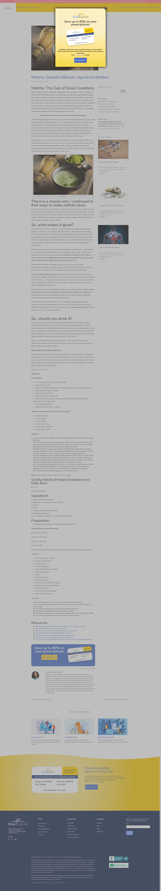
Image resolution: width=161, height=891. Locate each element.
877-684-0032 (79, 55)
